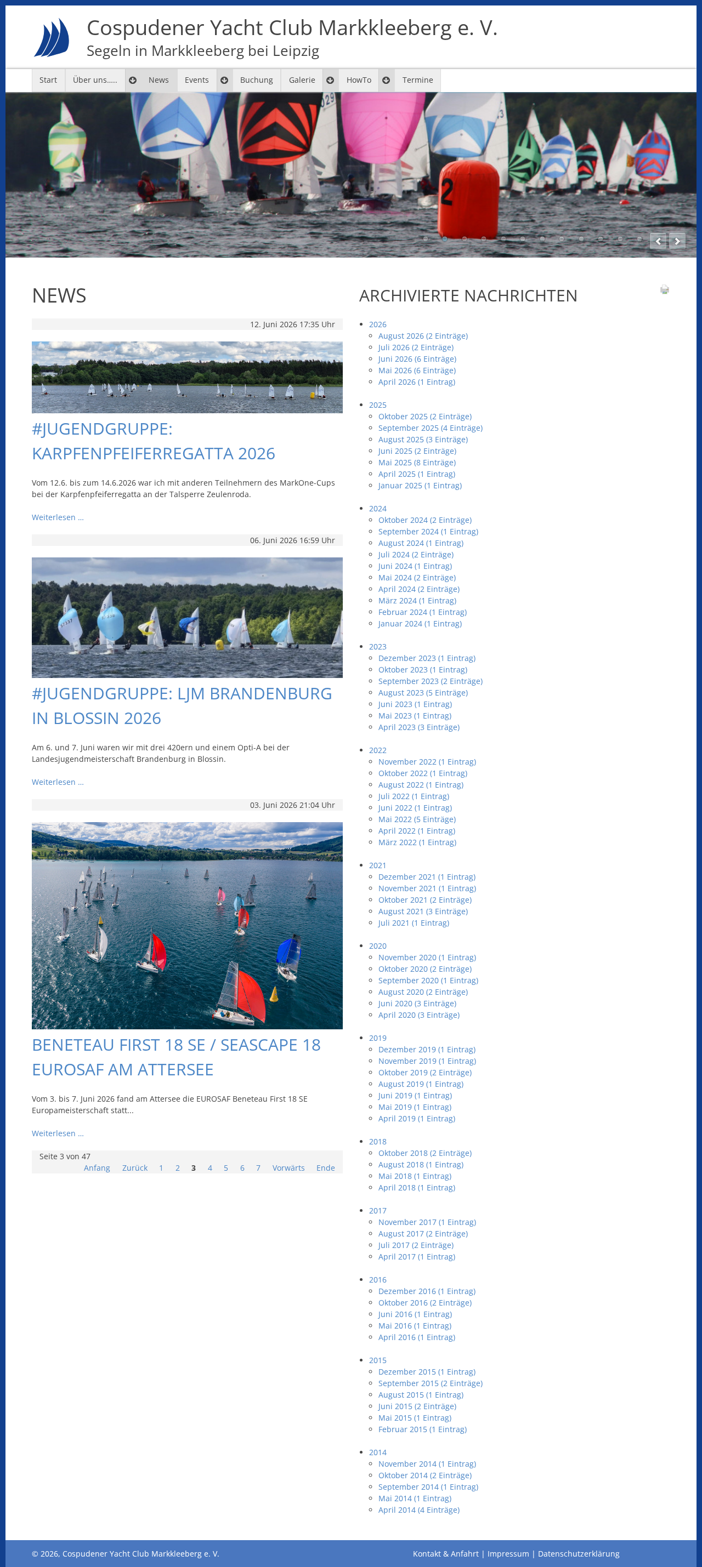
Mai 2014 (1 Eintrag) (414, 1498)
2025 (378, 405)
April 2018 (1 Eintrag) (416, 1187)
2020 (378, 946)
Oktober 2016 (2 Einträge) (425, 1302)
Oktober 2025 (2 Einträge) (425, 416)
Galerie (302, 80)
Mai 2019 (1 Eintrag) (414, 1107)
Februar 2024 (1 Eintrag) (422, 612)
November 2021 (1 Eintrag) (427, 888)
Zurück (135, 1168)
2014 (378, 1452)
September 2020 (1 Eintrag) (428, 980)
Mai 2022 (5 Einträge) (417, 819)
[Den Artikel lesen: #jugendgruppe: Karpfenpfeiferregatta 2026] (187, 410)
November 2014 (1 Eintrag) (427, 1463)
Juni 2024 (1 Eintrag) (415, 566)
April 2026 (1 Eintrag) (416, 382)
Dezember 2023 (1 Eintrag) (426, 658)
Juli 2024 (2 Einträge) (416, 554)
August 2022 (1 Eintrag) (420, 784)
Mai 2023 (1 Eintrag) (414, 715)
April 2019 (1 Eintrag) (416, 1118)
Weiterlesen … (58, 517)
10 (600, 239)
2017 (378, 1210)
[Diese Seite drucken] (664, 292)
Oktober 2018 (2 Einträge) (425, 1153)
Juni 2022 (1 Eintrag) (415, 807)
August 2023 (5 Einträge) (423, 692)
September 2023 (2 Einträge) (430, 681)
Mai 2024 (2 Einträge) (417, 577)
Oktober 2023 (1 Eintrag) (422, 669)
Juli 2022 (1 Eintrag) (413, 796)
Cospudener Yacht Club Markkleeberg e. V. (292, 37)
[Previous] (658, 241)
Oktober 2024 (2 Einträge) (425, 520)
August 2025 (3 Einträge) (423, 439)
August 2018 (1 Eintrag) (420, 1164)
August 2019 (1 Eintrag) (420, 1084)
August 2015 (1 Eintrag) (420, 1394)
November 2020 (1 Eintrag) (427, 957)
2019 (378, 1038)
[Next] (677, 241)
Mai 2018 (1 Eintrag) (414, 1176)
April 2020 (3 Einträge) (419, 1015)
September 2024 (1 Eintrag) (428, 531)
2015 (378, 1360)
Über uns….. (95, 80)
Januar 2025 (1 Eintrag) (420, 485)
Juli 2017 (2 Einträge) (416, 1245)
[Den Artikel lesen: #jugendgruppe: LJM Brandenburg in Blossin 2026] (187, 675)
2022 (378, 750)
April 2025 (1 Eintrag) (416, 474)
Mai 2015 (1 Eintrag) (414, 1417)
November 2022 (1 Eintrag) (427, 761)
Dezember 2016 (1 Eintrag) (426, 1291)
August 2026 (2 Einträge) (423, 336)
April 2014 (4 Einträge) (419, 1510)
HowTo (359, 80)
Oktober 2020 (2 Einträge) (425, 969)
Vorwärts (289, 1168)
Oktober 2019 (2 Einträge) (425, 1072)
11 (620, 239)
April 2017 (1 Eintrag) (416, 1256)
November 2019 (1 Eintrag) (427, 1061)
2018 (378, 1141)
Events (197, 80)
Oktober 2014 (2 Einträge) (425, 1475)
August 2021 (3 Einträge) (423, 911)
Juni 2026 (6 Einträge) (417, 359)
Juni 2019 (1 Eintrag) (415, 1095)
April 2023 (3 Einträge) (419, 727)
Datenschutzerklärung (579, 1553)
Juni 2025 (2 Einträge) (417, 451)
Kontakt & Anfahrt (446, 1553)
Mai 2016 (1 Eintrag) (414, 1325)
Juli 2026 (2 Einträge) (416, 347)
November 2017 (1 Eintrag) (427, 1222)
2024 (378, 508)
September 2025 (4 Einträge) (430, 428)
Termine (418, 80)
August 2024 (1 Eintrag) (420, 543)
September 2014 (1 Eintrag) (428, 1486)
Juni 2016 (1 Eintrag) (415, 1314)
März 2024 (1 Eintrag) (417, 600)
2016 (378, 1279)
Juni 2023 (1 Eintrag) (415, 704)
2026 (378, 324)
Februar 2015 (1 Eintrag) (422, 1429)
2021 (378, 865)
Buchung (256, 80)
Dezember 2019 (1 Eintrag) (426, 1049)
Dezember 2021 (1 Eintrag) (426, 876)
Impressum (508, 1553)
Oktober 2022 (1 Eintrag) (422, 773)
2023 (378, 646)
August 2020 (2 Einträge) (423, 992)
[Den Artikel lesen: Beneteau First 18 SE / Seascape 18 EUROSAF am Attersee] (187, 1026)
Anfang (97, 1168)
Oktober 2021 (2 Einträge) (425, 899)
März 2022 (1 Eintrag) (417, 842)
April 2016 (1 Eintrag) (416, 1337)
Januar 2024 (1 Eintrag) (420, 623)
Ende (325, 1168)
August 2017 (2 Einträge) (423, 1233)
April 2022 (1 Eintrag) (416, 830)
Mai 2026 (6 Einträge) (417, 370)
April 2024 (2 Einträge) (419, 589)
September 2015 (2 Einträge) (430, 1383)
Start (48, 80)
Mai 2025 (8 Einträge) (417, 462)
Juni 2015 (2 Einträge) (417, 1406)
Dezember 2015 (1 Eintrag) (426, 1371)
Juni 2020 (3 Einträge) (417, 1003)
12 (639, 239)
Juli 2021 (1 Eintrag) (413, 923)
